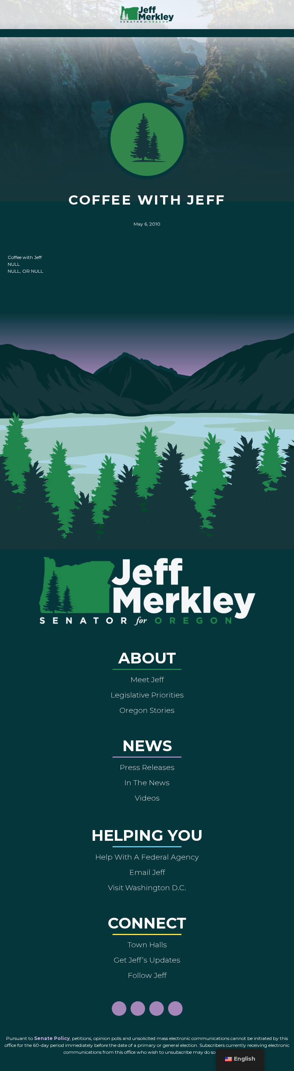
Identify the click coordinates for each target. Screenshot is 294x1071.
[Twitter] (175, 1008)
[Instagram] (138, 1008)
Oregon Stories (147, 710)
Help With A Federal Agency (147, 857)
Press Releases (147, 767)
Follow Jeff (147, 975)
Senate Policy (52, 1038)
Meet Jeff (147, 679)
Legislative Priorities (147, 695)
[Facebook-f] (119, 1008)
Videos (147, 798)
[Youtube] (156, 1008)
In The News (147, 782)
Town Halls (147, 944)
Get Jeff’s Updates (147, 960)
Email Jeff (147, 872)
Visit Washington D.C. (147, 887)
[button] (147, 31)
